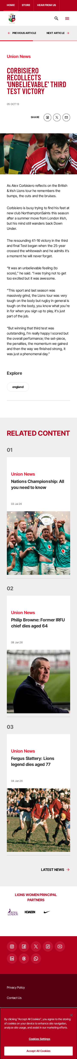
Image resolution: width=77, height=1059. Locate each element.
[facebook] (47, 117)
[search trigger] (56, 18)
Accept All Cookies (38, 1051)
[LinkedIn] (12, 958)
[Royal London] (13, 912)
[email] (66, 117)
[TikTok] (48, 946)
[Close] (71, 1015)
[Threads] (24, 958)
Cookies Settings (39, 1039)
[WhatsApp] (36, 958)
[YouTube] (60, 946)
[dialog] (38, 1033)
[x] (57, 117)
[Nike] (47, 912)
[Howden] (30, 912)
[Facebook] (24, 946)
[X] (36, 946)
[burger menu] (67, 18)
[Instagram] (12, 946)
